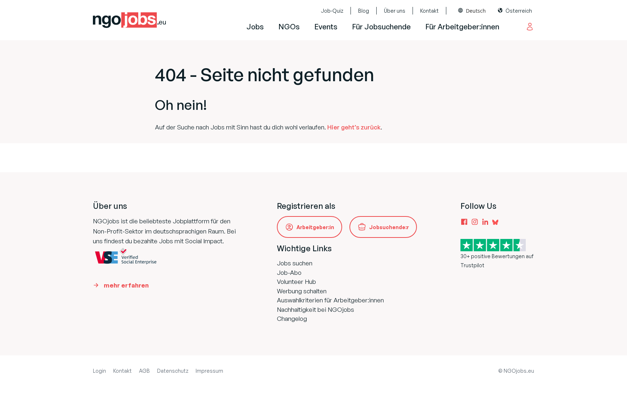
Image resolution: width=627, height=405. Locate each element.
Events (325, 26)
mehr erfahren (126, 285)
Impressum (209, 371)
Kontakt (429, 11)
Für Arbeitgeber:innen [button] (462, 26)
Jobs (255, 26)
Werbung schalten (302, 291)
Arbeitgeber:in (315, 227)
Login (99, 371)
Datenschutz (172, 371)
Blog (363, 11)
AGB (144, 371)
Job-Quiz (332, 11)
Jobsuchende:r (389, 227)
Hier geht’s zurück (354, 127)
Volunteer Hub (296, 281)
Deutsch (476, 10)
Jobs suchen (294, 263)
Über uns (394, 11)
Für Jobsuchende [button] (381, 26)
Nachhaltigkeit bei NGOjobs (315, 309)
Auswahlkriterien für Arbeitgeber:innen (330, 300)
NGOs (289, 26)
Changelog (292, 318)
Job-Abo (289, 272)
